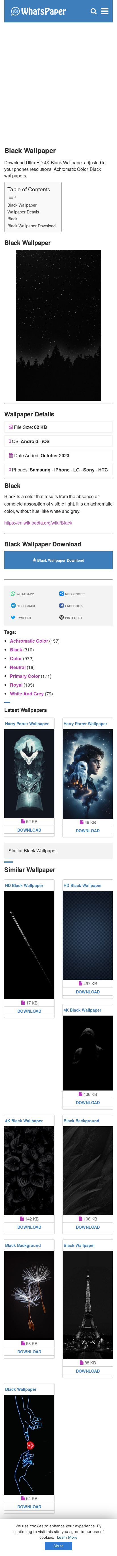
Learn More (67, 1537)
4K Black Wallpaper (82, 1010)
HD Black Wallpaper (24, 885)
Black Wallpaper (22, 205)
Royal (17, 684)
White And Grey (27, 693)
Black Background (81, 1120)
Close (58, 1546)
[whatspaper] (38, 10)
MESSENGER (74, 594)
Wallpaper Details (23, 212)
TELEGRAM (25, 606)
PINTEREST (73, 618)
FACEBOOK (73, 606)
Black (12, 218)
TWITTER (23, 618)
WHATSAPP (25, 594)
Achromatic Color (29, 641)
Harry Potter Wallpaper (27, 723)
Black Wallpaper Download (31, 225)
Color (16, 658)
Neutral (18, 667)
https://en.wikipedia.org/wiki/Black (38, 522)
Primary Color (25, 676)
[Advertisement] (58, 81)
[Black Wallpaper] (58, 324)
